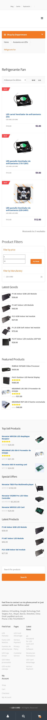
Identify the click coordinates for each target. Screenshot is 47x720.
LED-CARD (9, 277)
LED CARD (15, 707)
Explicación (26, 6)
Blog (12, 6)
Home (6, 42)
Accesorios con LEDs (20, 42)
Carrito (18, 6)
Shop (4, 685)
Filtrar (36, 261)
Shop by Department (17, 34)
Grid (33, 80)
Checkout (5, 693)
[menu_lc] (42, 18)
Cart (3, 689)
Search (23, 577)
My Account (6, 697)
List (39, 80)
